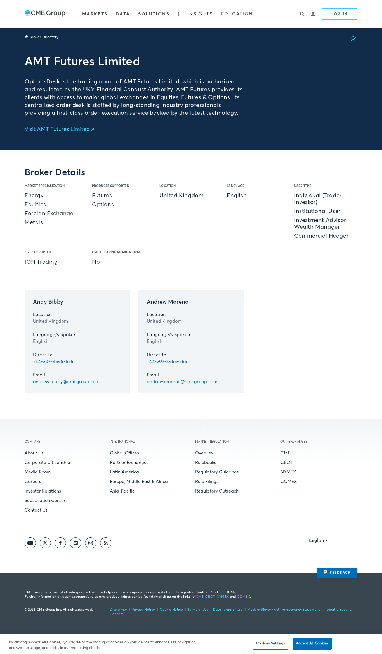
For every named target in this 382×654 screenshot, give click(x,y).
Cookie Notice (171, 609)
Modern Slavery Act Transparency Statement (283, 609)
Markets (95, 14)
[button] (353, 38)
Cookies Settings (270, 643)
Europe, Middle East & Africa (139, 481)
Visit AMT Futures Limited (57, 129)
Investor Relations (43, 491)
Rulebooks (205, 462)
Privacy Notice (143, 609)
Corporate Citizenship (47, 462)
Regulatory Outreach (217, 491)
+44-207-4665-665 (53, 361)
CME (285, 453)
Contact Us (36, 510)
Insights (200, 14)
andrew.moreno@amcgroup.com (182, 381)
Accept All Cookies (312, 643)
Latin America (124, 472)
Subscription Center (45, 500)
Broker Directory (43, 37)
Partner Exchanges (129, 462)
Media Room (38, 472)
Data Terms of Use (228, 609)
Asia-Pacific (122, 491)
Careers (33, 481)
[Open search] (302, 14)
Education (237, 14)
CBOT (286, 462)
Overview (204, 453)
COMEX (288, 481)
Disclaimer (118, 609)
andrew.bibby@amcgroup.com (66, 381)
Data (123, 14)
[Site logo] (45, 14)
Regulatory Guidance (217, 472)
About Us (34, 453)
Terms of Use (198, 609)
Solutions (153, 14)
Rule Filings (206, 481)
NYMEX (288, 472)
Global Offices (124, 453)
